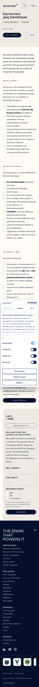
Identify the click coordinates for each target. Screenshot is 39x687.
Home (5, 29)
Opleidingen (8, 594)
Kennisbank (7, 601)
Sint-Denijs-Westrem (12, 624)
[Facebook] (10, 649)
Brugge (6, 627)
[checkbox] (21, 495)
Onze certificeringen (11, 578)
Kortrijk (6, 621)
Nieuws (6, 585)
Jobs (11, 29)
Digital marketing (10, 565)
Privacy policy (8, 673)
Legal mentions (8, 678)
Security (6, 559)
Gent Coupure (9, 611)
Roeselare (7, 617)
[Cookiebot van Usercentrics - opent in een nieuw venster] (28, 303)
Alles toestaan (19, 371)
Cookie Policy (19, 673)
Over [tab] (32, 308)
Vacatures (7, 591)
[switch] (34, 349)
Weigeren (19, 383)
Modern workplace (10, 555)
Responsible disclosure (24, 678)
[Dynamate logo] (10, 6)
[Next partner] (35, 668)
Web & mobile (9, 562)
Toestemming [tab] (7, 308)
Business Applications (12, 549)
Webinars (7, 598)
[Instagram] (15, 649)
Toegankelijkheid (9, 683)
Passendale (7, 614)
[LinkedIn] (4, 649)
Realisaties (7, 588)
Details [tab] (19, 308)
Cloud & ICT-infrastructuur (14, 552)
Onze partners (9, 581)
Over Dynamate (9, 575)
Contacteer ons (9, 640)
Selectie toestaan (19, 377)
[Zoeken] (24, 5)
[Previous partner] (33, 668)
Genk (5, 630)
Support (6, 643)
